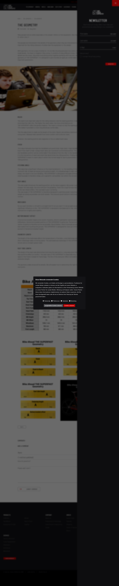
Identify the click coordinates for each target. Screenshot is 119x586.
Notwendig (47, 301)
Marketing (73, 301)
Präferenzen (56, 301)
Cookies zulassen (69, 305)
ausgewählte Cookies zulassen (53, 305)
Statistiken (65, 301)
